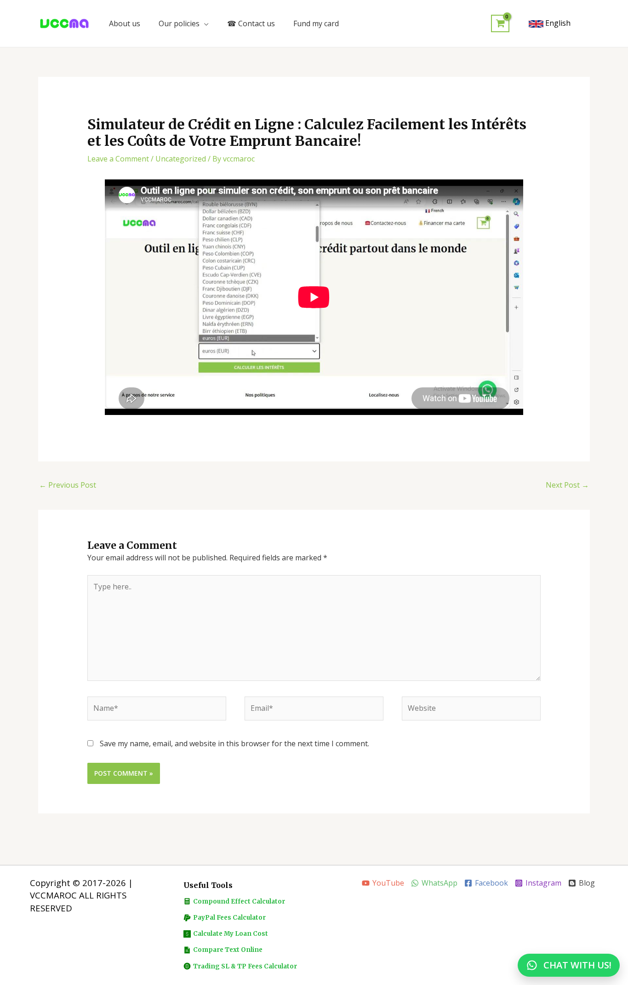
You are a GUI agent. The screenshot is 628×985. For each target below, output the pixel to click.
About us (124, 23)
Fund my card (316, 23)
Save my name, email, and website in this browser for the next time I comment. (234, 743)
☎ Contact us (251, 23)
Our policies (179, 23)
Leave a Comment (118, 159)
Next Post (567, 485)
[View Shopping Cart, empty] (500, 24)
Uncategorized (180, 159)
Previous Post (67, 485)
